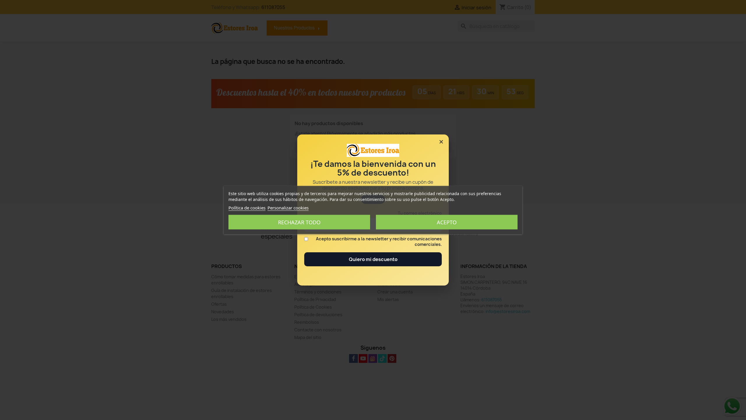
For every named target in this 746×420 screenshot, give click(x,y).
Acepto (447, 222)
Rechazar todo (299, 222)
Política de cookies (246, 208)
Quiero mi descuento (373, 259)
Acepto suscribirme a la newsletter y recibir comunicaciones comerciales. (379, 241)
